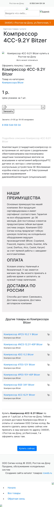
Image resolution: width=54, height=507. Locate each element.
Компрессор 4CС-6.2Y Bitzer (19, 394)
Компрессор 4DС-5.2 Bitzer (19, 354)
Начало (12, 487)
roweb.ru (47, 473)
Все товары (14, 493)
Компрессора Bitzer (13, 82)
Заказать (8, 111)
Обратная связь (16, 498)
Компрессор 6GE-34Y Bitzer (19, 384)
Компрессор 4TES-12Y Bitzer (19, 364)
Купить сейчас (27, 448)
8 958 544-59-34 (37, 3)
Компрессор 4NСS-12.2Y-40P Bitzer (23, 344)
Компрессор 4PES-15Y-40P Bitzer (22, 374)
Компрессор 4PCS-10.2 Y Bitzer (21, 334)
